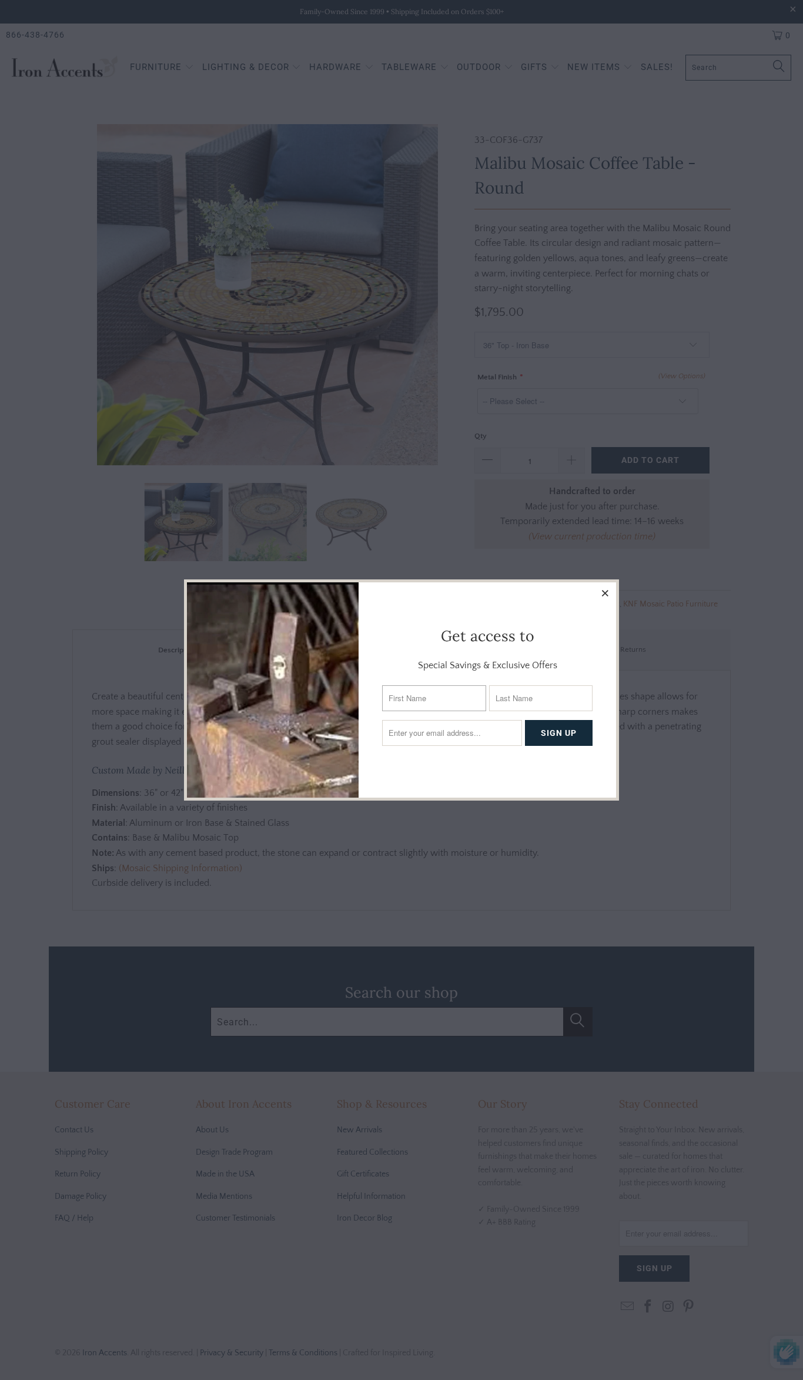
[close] (605, 593)
